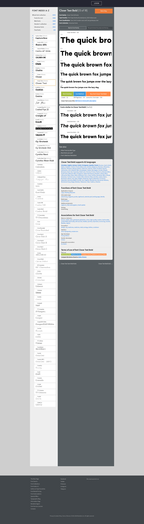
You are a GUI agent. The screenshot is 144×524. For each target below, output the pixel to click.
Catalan (89, 169)
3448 (54, 20)
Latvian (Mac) (104, 173)
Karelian (97, 173)
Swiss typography (66, 230)
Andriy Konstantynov (80, 17)
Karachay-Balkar (72, 179)
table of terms (82, 256)
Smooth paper (65, 200)
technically (72, 220)
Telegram (63, 489)
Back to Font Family (73, 27)
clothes (90, 226)
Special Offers (34, 496)
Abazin (69, 178)
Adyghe (80, 178)
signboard (81, 196)
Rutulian (77, 181)
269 (54, 29)
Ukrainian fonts (73, 22)
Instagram (63, 486)
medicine (76, 226)
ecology (86, 226)
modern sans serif (82, 19)
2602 (54, 26)
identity (102, 196)
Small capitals (81, 204)
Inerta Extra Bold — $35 (73, 131)
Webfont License (97, 253)
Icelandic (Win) (75, 169)
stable (67, 219)
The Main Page (35, 478)
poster (76, 196)
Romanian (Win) (101, 174)
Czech (105, 164)
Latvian (101, 176)
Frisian (93, 171)
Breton (79, 168)
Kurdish (96, 176)
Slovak (108, 174)
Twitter (63, 481)
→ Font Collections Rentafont (67, 154)
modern (99, 219)
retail (81, 226)
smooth (108, 220)
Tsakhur (92, 181)
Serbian (89, 166)
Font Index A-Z (35, 486)
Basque (75, 168)
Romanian (64, 178)
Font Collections (35, 483)
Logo (62, 191)
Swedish (67, 166)
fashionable (105, 219)
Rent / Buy (103, 10)
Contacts (33, 508)
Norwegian (95, 169)
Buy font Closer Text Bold (98, 93)
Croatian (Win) (80, 176)
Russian (101, 164)
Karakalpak (83, 169)
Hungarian (80, 173)
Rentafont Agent (35, 503)
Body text (72, 191)
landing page (96, 196)
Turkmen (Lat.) (71, 176)
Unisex (63, 239)
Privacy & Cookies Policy (56, 516)
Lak (83, 179)
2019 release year (91, 17)
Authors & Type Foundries (38, 488)
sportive (90, 220)
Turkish (73, 166)
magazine (70, 196)
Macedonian (93, 179)
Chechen (97, 181)
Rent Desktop (67, 93)
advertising (64, 196)
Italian (63, 166)
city (66, 226)
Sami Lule (69, 171)
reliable (85, 220)
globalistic (83, 219)
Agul (76, 178)
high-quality (93, 219)
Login (96, 3)
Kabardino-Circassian (99, 178)
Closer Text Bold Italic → (105, 263)
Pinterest (63, 484)
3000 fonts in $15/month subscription (85, 100)
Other (104, 253)
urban (88, 219)
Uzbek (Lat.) (82, 171)
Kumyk (79, 179)
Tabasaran (83, 181)
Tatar (88, 181)
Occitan (100, 169)
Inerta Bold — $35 (71, 110)
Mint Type (71, 17)
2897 (54, 23)
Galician (90, 168)
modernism (75, 230)
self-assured (78, 220)
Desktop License (86, 253)
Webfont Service (76, 253)
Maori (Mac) (74, 174)
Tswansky (75, 171)
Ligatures (63, 204)
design (63, 226)
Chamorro (99, 171)
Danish (104, 168)
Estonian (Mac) (89, 176)
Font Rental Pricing (36, 491)
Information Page (35, 501)
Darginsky (85, 178)
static (71, 219)
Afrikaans (69, 168)
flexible (63, 222)
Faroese (88, 171)
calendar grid (88, 196)
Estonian (100, 166)
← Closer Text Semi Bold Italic (68, 263)
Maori (105, 176)
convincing (102, 220)
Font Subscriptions (36, 493)
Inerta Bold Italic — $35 (73, 120)
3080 (54, 17)
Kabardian (64, 179)
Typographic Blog (35, 498)
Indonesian (64, 169)
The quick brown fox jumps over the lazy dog (99, 27)
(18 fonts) (76, 14)
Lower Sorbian (92, 174)
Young (63, 235)
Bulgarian (94, 166)
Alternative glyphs (72, 204)
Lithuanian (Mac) (66, 174)
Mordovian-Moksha (102, 179)
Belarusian (83, 166)
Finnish (78, 166)
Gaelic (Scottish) (97, 168)
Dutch (109, 164)
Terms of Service (66, 516)
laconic (63, 219)
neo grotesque (92, 19)
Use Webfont (80, 93)
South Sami (64, 173)
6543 (54, 14)
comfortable (64, 220)
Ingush (91, 178)
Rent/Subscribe (66, 253)
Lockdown (96, 226)
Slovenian (64, 176)
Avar (73, 178)
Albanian (63, 168)
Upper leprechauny (89, 173)
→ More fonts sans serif (66, 152)
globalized (76, 219)
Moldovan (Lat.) (82, 174)
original (68, 222)
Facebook (63, 479)
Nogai (72, 181)
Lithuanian (106, 166)
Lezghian (86, 179)
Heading (67, 191)
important (95, 220)
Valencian (84, 168)
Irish (69, 169)
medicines (71, 226)
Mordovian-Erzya (66, 181)
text (97, 19)
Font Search (34, 481)
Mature (67, 235)
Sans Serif (73, 19)
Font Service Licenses (37, 506)
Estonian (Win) (106, 171)
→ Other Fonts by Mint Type (67, 149)
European (64, 243)
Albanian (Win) (72, 173)
